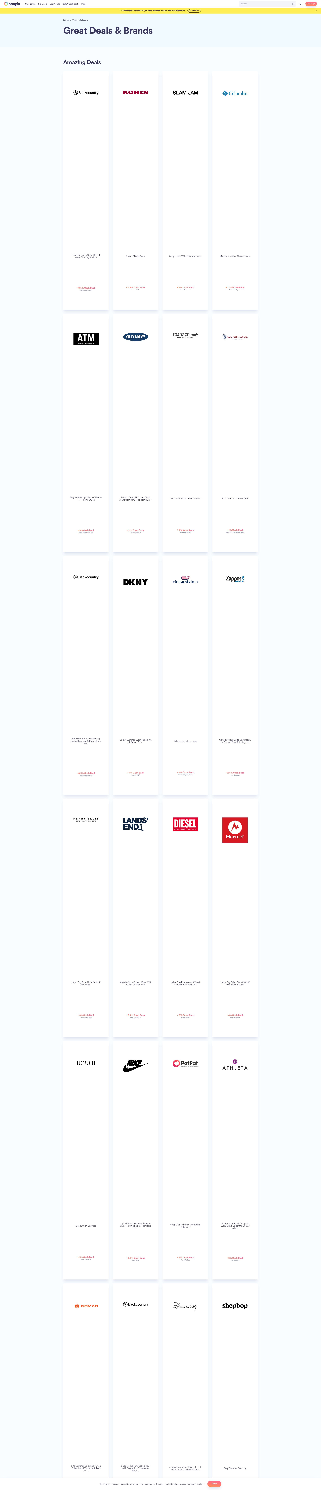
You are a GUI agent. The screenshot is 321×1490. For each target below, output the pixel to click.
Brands (66, 20)
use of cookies (197, 1483)
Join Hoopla (311, 4)
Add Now (195, 10)
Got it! (214, 1483)
